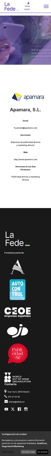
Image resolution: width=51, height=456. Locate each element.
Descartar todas (28, 452)
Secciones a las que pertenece (25, 168)
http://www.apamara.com (25, 159)
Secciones (25, 135)
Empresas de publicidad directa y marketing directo (25, 143)
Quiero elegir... (8, 452)
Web (25, 152)
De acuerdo (42, 452)
